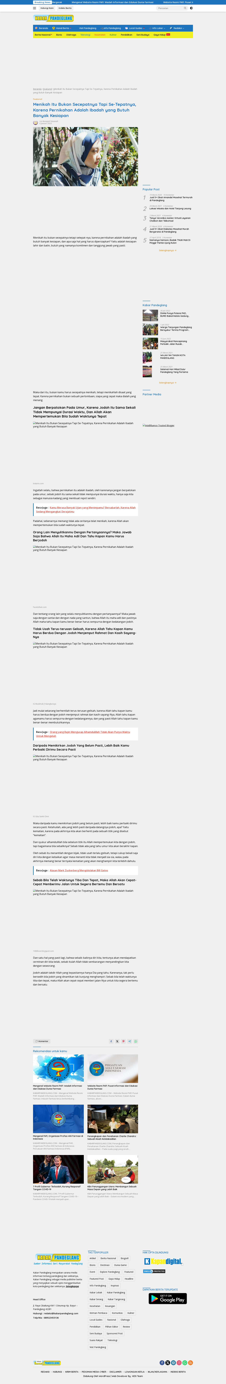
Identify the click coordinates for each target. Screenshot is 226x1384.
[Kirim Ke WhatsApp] (135, 1041)
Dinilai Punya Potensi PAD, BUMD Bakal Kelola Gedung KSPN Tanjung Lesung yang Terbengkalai (174, 314)
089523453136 (51, 1317)
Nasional (111, 1319)
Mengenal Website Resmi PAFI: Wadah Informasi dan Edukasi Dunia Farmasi (71, 2)
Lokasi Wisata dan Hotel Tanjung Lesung (170, 208)
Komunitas (117, 1312)
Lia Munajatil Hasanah (49, 121)
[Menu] (35, 8)
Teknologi (85, 34)
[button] (185, 8)
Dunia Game (120, 1265)
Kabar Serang (96, 1299)
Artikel (93, 1258)
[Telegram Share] (129, 1041)
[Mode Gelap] (191, 8)
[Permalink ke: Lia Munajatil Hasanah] (35, 122)
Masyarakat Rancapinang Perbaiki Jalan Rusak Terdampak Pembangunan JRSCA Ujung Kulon (174, 342)
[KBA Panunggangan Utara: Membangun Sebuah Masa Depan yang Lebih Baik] (112, 1169)
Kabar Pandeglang (116, 1292)
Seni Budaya (143, 34)
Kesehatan (100, 34)
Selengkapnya (166, 250)
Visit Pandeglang (98, 1347)
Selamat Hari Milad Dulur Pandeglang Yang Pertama (174, 370)
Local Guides (96, 1319)
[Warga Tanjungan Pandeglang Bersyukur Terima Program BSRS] (150, 329)
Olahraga (71, 34)
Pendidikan (126, 34)
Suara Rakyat (96, 1340)
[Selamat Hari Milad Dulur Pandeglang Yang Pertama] (147, 371)
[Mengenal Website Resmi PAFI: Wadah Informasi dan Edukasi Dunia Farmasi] (58, 1068)
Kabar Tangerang (116, 1299)
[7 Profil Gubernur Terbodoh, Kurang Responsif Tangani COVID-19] (58, 1169)
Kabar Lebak (96, 1292)
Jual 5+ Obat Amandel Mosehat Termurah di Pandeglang (171, 199)
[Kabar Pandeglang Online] (53, 17)
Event (92, 1271)
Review (126, 1326)
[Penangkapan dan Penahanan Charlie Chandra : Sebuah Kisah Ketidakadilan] (112, 1119)
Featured (47, 88)
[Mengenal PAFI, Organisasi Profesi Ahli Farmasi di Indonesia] (58, 1119)
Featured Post (97, 1278)
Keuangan (110, 1306)
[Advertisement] (113, 62)
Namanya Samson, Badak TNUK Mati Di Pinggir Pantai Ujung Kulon (170, 241)
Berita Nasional (43, 34)
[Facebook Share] (111, 1041)
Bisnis (59, 34)
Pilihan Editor (111, 1326)
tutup (39, 1361)
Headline (129, 1278)
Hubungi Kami (47, 8)
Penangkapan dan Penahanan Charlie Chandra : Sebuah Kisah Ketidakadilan (112, 1137)
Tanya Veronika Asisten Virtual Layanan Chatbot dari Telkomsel (170, 219)
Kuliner (113, 34)
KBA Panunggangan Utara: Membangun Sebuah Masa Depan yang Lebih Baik (112, 1188)
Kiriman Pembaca (98, 1312)
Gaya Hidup (160, 34)
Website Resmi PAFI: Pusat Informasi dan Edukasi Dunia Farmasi (156, 2)
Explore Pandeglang (110, 1271)
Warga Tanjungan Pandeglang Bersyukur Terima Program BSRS (176, 328)
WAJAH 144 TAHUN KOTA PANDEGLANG (172, 356)
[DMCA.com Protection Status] (154, 1270)
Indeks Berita (65, 8)
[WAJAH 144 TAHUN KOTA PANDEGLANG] (147, 357)
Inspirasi (115, 1285)
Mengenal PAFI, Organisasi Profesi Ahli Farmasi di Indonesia (58, 1137)
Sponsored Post (115, 1333)
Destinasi (104, 1265)
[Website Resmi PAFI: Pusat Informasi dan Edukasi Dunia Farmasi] (112, 1068)
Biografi (125, 1258)
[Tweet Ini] (117, 1041)
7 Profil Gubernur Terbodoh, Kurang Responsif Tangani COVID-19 (57, 1188)
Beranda (37, 88)
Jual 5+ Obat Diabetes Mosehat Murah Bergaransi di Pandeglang (169, 230)
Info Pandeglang (98, 1285)
